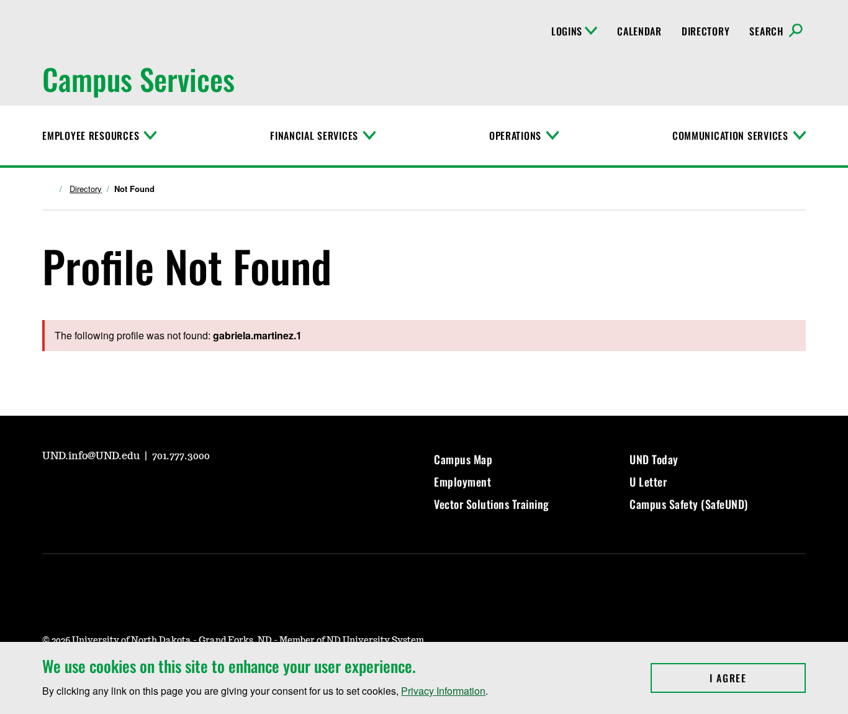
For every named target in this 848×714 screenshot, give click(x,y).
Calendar (639, 31)
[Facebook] (110, 491)
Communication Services (730, 135)
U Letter (648, 482)
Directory (705, 31)
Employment (462, 482)
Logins (566, 31)
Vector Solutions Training (491, 504)
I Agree (758, 678)
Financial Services (314, 135)
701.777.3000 (181, 456)
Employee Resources (90, 135)
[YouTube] (51, 491)
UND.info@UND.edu (92, 456)
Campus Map (463, 459)
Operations (515, 135)
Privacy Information (443, 691)
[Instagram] (80, 491)
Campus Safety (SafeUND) (688, 504)
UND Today (654, 459)
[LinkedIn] (140, 491)
